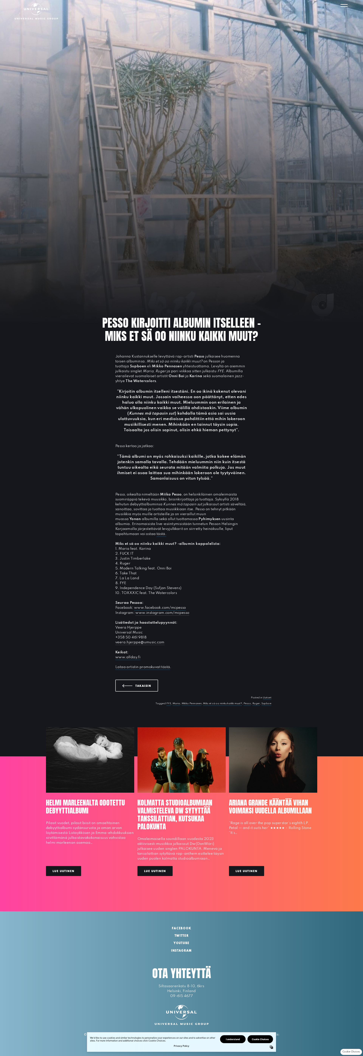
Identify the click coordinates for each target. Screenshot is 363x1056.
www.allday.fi (127, 657)
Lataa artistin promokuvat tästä (142, 667)
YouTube (181, 943)
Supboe (266, 703)
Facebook (181, 928)
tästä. (161, 534)
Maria (176, 703)
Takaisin (146, 685)
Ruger (256, 703)
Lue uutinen (63, 871)
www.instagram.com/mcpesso (162, 613)
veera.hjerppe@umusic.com (139, 642)
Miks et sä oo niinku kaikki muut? (222, 703)
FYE (168, 703)
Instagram (181, 950)
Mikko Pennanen (192, 703)
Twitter (182, 935)
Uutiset (267, 697)
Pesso (247, 703)
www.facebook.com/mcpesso (160, 607)
